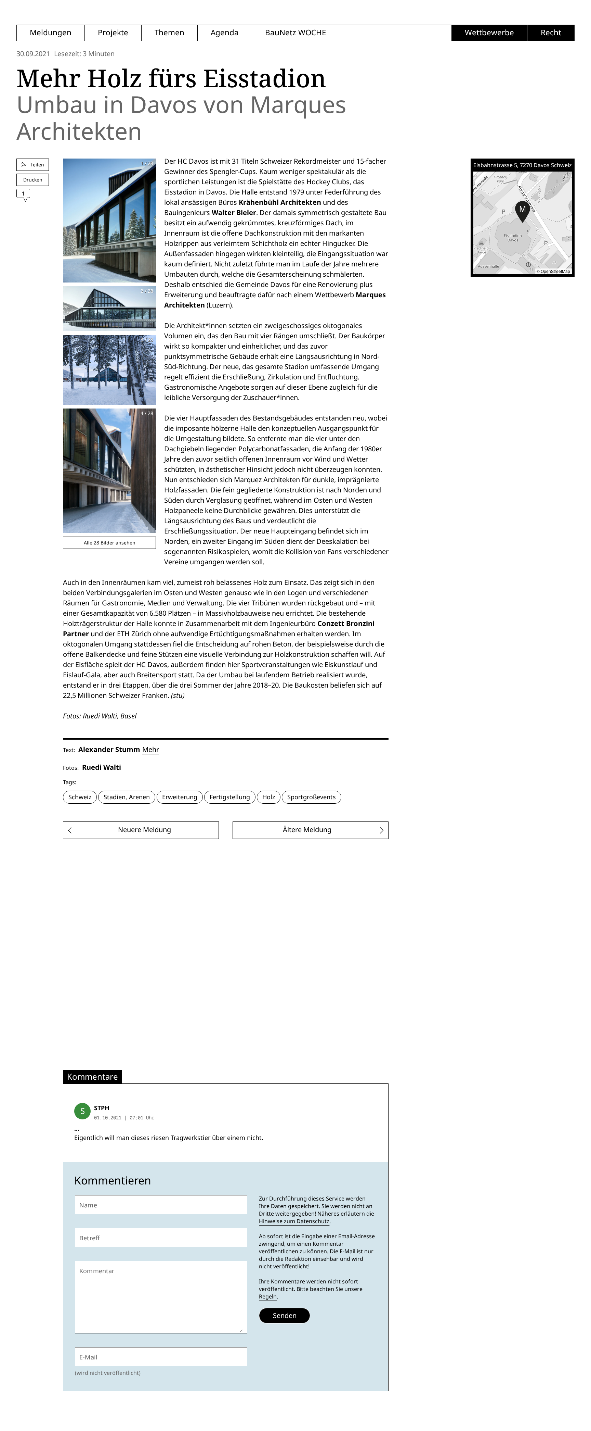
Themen (169, 33)
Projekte (113, 33)
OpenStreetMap (555, 271)
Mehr (150, 749)
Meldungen (50, 33)
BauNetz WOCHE (295, 33)
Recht (551, 33)
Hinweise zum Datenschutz (294, 1221)
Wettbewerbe (489, 33)
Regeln (268, 1296)
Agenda (225, 33)
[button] (523, 212)
